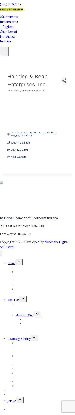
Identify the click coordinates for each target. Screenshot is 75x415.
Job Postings (23, 293)
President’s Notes (26, 280)
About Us (13, 300)
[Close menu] (1, 253)
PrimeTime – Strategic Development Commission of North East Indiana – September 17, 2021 (45, 328)
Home (11, 263)
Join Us (12, 401)
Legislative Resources (28, 386)
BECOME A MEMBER (11, 9)
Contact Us (15, 410)
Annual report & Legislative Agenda (37, 289)
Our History (22, 308)
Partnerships (15, 394)
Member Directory (26, 405)
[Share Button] (64, 80)
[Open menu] (4, 51)
